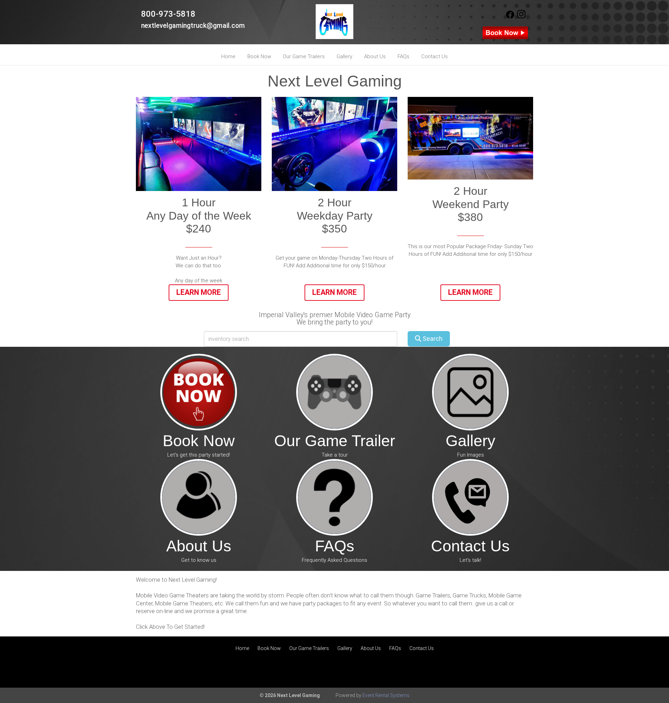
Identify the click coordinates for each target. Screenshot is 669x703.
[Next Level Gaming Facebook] (510, 17)
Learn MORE (334, 292)
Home (228, 56)
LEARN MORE (470, 292)
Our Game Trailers (304, 56)
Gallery (344, 56)
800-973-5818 (168, 14)
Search (432, 338)
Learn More (198, 292)
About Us (375, 56)
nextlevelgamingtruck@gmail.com (193, 26)
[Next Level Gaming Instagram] (521, 17)
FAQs (403, 56)
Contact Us (434, 56)
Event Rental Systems (385, 695)
